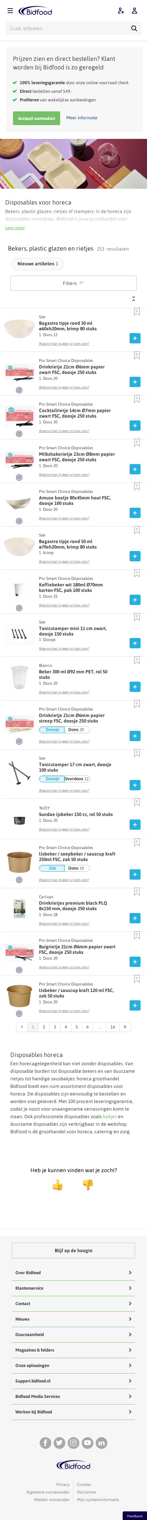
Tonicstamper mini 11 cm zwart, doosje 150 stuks (73, 631)
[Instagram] (73, 1443)
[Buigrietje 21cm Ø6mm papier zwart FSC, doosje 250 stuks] (19, 954)
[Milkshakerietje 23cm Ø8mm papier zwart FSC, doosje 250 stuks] (19, 461)
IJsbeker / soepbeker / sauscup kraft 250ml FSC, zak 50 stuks (77, 856)
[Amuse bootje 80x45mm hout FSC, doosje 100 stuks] (19, 505)
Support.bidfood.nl (33, 1381)
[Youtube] (87, 1443)
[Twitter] (59, 1443)
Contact (22, 1303)
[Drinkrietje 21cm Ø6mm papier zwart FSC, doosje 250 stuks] (19, 374)
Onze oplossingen (32, 1365)
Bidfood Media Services (37, 1396)
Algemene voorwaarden (48, 1492)
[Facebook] (45, 1443)
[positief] (57, 1185)
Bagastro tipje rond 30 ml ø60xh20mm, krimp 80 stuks (68, 325)
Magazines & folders (34, 1350)
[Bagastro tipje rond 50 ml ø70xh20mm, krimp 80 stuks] (19, 548)
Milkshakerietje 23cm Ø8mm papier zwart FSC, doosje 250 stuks (77, 456)
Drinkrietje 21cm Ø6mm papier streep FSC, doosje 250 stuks (72, 718)
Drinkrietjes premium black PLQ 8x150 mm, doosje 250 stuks (73, 905)
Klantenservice (29, 1288)
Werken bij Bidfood (33, 1411)
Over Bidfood (28, 1272)
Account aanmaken (36, 118)
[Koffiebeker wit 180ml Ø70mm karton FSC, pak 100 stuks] (19, 592)
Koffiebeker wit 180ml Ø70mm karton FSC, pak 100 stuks (71, 587)
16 (112, 1026)
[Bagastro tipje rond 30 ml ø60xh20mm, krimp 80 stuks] (19, 330)
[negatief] (84, 1185)
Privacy (63, 1484)
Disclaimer (86, 1492)
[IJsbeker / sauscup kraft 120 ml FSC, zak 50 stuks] (19, 998)
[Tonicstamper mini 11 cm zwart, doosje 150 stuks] (19, 635)
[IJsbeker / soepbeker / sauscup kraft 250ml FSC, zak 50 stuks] (19, 864)
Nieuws (22, 1319)
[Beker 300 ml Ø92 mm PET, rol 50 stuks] (19, 679)
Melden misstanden (52, 1499)
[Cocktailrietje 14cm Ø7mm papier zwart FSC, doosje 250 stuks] (19, 418)
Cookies (84, 1484)
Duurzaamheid (29, 1334)
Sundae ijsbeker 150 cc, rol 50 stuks (76, 814)
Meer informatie (81, 117)
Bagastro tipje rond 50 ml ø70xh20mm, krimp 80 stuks (68, 544)
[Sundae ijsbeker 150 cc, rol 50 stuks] (19, 819)
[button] (137, 312)
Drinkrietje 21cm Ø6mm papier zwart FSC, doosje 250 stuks (72, 369)
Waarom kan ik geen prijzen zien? (64, 343)
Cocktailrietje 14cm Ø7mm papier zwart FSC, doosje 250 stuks (75, 413)
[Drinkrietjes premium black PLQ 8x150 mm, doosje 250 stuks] (19, 910)
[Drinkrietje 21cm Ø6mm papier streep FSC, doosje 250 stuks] (19, 725)
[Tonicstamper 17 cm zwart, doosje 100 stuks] (19, 775)
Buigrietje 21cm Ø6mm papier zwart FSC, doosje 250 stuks (77, 949)
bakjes (110, 1116)
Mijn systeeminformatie (98, 1499)
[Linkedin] (101, 1443)
